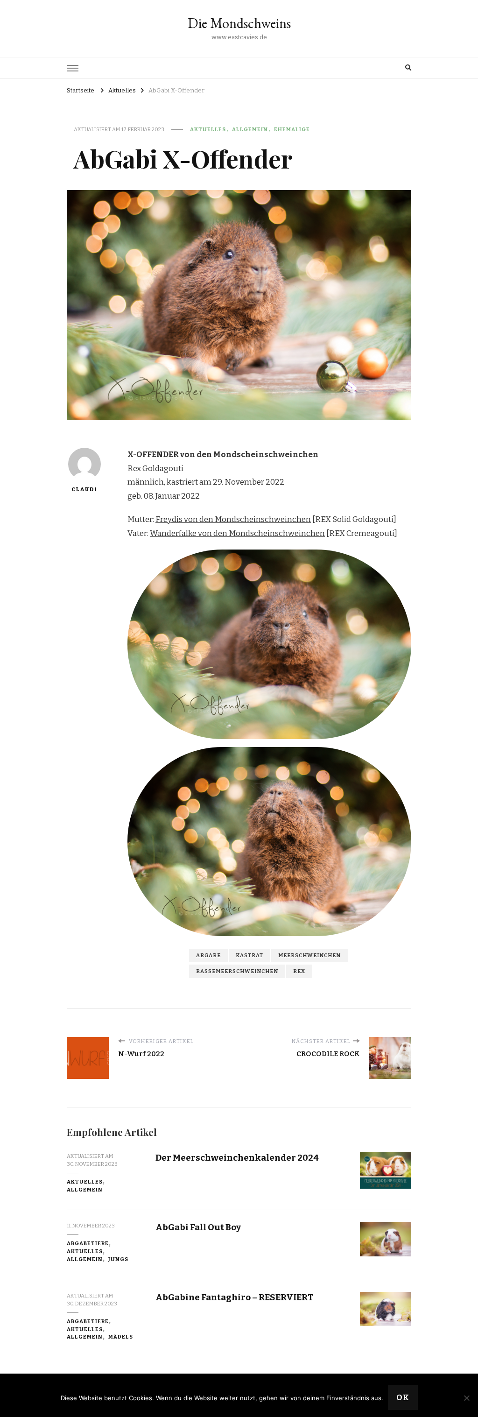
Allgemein (250, 129)
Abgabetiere (88, 1243)
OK (402, 1398)
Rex (299, 971)
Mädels (120, 1336)
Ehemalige (292, 129)
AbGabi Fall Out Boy (198, 1227)
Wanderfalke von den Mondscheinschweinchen (237, 533)
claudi (84, 489)
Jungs (118, 1259)
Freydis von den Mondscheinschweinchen (233, 519)
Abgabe (208, 955)
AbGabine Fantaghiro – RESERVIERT (234, 1297)
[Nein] (466, 1398)
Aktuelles (208, 129)
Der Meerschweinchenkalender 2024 (237, 1157)
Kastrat (249, 955)
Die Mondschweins (239, 23)
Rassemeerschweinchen (237, 971)
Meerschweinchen (309, 955)
